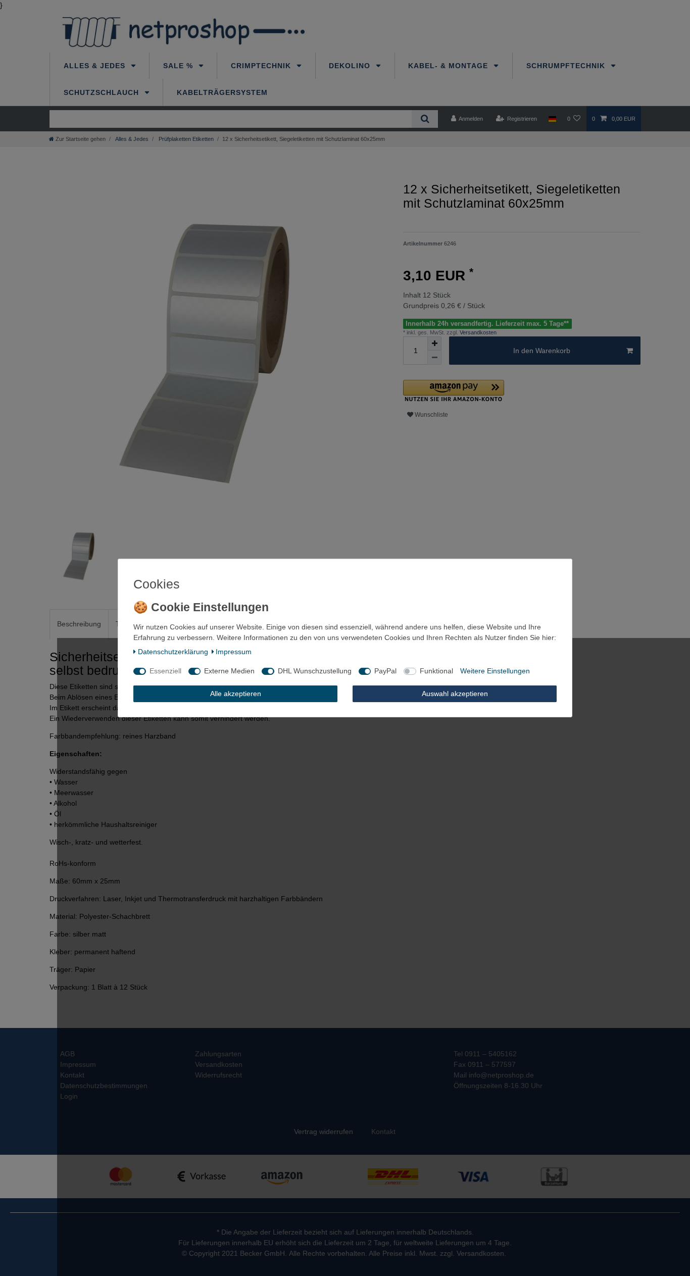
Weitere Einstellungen (495, 671)
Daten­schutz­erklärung (173, 652)
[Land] (552, 118)
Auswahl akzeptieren (455, 694)
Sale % (179, 66)
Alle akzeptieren (235, 694)
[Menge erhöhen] (434, 343)
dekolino (351, 66)
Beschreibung (79, 624)
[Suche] (424, 119)
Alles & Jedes (96, 66)
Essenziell (165, 671)
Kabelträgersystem (222, 92)
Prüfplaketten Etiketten (185, 139)
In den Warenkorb (541, 351)
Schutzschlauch (102, 92)
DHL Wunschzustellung (315, 671)
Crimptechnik (262, 66)
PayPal (385, 671)
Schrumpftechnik (567, 66)
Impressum (234, 652)
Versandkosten (477, 332)
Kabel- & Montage (449, 66)
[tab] (79, 624)
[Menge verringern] (434, 358)
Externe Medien (229, 671)
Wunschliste (430, 414)
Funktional (436, 671)
